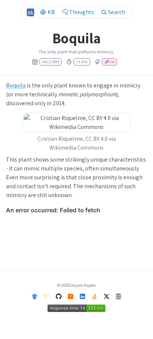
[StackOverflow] (94, 296)
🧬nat (109, 61)
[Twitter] (107, 296)
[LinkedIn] (82, 296)
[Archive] (118, 296)
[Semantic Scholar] (46, 296)
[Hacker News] (71, 296)
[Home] (31, 12)
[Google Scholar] (35, 296)
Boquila (16, 85)
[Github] (59, 296)
